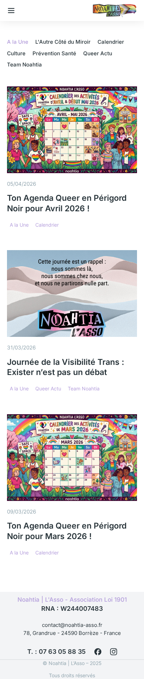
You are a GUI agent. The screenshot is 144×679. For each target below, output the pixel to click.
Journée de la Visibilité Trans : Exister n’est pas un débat (65, 367)
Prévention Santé (54, 53)
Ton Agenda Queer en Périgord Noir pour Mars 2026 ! (67, 531)
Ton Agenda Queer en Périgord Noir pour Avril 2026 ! (67, 203)
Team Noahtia (24, 64)
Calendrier (111, 41)
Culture (16, 53)
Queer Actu (97, 53)
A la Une (17, 41)
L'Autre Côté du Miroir (63, 41)
